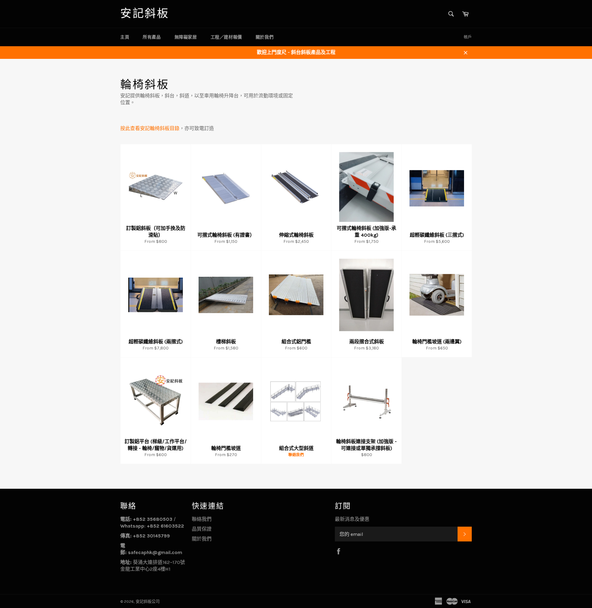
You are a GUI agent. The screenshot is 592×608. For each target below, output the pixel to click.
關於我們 (264, 37)
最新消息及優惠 (352, 519)
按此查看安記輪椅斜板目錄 (149, 128)
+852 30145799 (151, 536)
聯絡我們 (202, 519)
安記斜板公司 (148, 601)
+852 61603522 (165, 526)
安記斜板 (144, 13)
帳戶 (468, 37)
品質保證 (202, 529)
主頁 (124, 37)
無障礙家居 (186, 37)
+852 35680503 (152, 519)
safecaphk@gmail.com (155, 552)
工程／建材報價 (226, 37)
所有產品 (152, 37)
